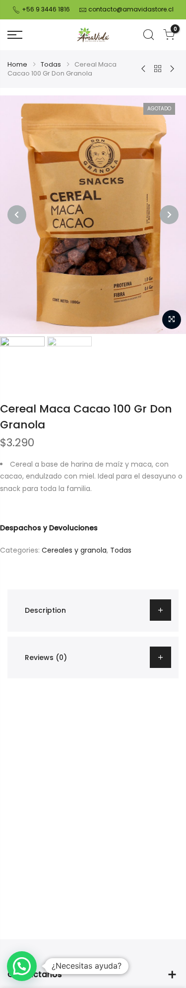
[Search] (148, 34)
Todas (51, 64)
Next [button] (169, 214)
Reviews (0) (46, 657)
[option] (93, 214)
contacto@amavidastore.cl (131, 9)
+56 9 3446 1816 (45, 9)
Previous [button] (16, 214)
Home (17, 64)
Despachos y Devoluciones (49, 528)
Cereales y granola (74, 550)
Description (45, 610)
